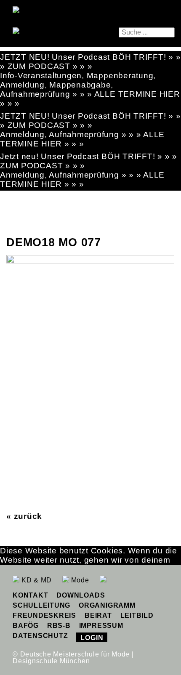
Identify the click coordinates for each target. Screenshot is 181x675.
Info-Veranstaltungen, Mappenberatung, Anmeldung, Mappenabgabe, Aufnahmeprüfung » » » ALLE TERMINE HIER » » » (90, 89)
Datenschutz (40, 635)
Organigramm (107, 605)
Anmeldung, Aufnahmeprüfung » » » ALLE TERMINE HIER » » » (82, 139)
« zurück (24, 516)
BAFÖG (26, 625)
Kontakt (30, 595)
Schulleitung (41, 605)
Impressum (101, 625)
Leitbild (137, 615)
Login (91, 637)
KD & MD (35, 580)
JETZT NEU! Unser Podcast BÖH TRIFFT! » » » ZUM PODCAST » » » (90, 62)
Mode (79, 580)
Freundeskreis (44, 615)
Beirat (98, 615)
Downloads (80, 595)
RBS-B (59, 625)
